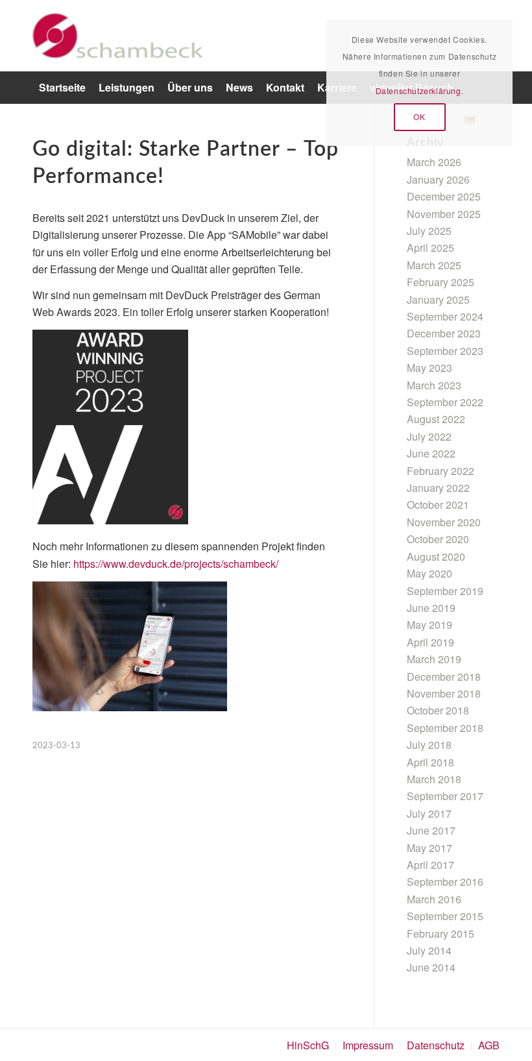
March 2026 (434, 161)
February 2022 (440, 470)
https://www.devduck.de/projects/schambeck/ (175, 563)
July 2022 (429, 436)
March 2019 (434, 659)
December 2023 (444, 333)
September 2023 (445, 350)
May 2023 (429, 367)
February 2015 (440, 933)
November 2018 (444, 693)
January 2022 (438, 487)
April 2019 (430, 642)
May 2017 (429, 847)
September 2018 (445, 727)
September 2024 (445, 316)
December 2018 (444, 676)
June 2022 (431, 453)
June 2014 (431, 967)
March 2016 (434, 899)
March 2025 (434, 265)
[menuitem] (62, 87)
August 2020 (436, 556)
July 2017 (429, 813)
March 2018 (434, 779)
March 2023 (434, 385)
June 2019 (431, 607)
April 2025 (430, 247)
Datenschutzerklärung (418, 90)
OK (419, 116)
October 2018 (438, 710)
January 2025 (438, 299)
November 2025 (444, 213)
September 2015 (445, 916)
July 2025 (429, 230)
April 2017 (430, 864)
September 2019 (445, 590)
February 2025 (440, 281)
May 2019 (429, 624)
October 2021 (438, 504)
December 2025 (444, 196)
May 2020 (429, 573)
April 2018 (430, 762)
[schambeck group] (117, 35)
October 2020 (438, 538)
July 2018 (429, 744)
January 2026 (438, 179)
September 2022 (445, 402)
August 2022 (436, 418)
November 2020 (444, 522)
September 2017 (445, 795)
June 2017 (431, 830)
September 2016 (445, 881)
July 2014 (429, 950)
